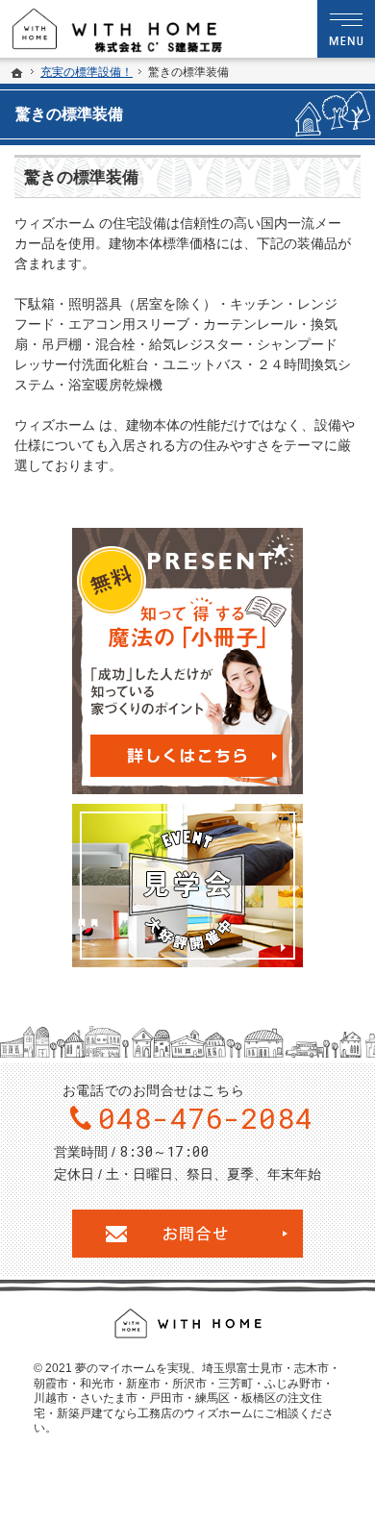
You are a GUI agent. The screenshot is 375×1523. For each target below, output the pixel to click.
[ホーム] (17, 73)
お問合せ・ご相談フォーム (187, 1234)
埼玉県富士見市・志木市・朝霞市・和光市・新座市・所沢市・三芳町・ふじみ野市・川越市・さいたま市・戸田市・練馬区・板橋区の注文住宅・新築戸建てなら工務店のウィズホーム (187, 1390)
